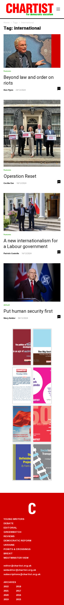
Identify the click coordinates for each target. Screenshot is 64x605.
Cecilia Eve (9, 183)
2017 (18, 591)
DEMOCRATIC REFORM (17, 540)
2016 (18, 595)
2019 (6, 599)
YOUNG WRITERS (14, 519)
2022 (6, 586)
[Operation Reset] (32, 133)
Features (7, 71)
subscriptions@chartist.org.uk (22, 574)
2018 (18, 586)
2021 (6, 591)
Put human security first (28, 311)
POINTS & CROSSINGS (17, 549)
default (7, 305)
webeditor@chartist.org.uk (20, 570)
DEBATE (9, 523)
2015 (18, 599)
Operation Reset (20, 176)
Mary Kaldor (9, 318)
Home (7, 22)
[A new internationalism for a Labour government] (32, 212)
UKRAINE (9, 545)
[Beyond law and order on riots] (32, 51)
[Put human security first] (32, 282)
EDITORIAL (10, 527)
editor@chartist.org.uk (17, 565)
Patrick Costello (11, 253)
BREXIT (8, 553)
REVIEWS (9, 536)
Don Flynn (8, 90)
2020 (6, 595)
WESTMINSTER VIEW (16, 558)
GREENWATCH (12, 532)
